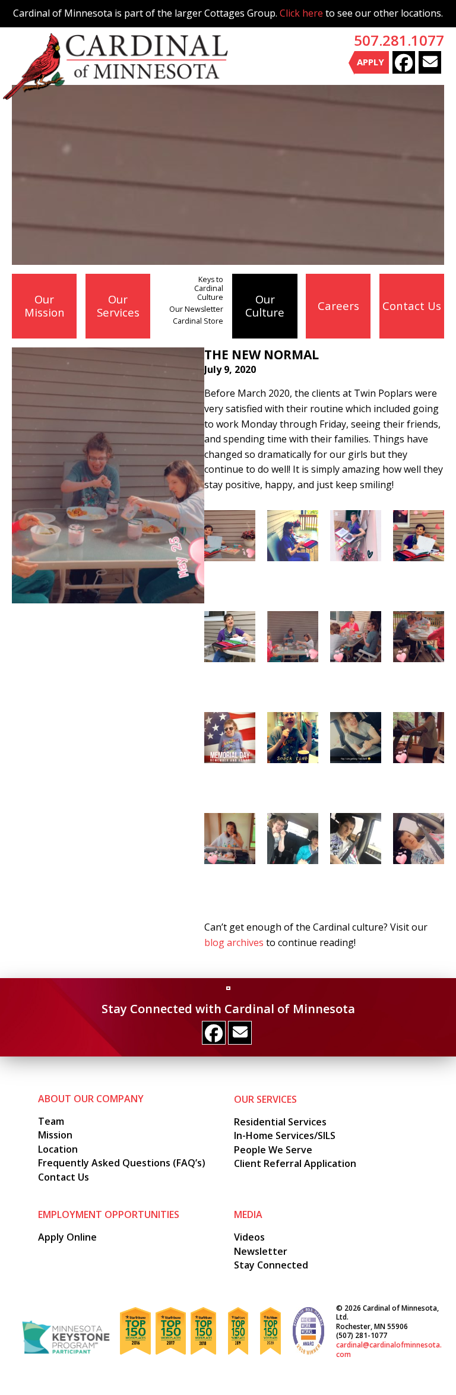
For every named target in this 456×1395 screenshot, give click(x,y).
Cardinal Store (198, 321)
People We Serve (273, 1149)
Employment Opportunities (108, 1214)
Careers (338, 305)
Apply (370, 62)
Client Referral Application (295, 1163)
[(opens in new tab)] (66, 1336)
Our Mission (44, 306)
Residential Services (280, 1121)
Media (248, 1214)
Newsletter (260, 1251)
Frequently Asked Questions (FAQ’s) (121, 1162)
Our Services (118, 306)
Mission (55, 1134)
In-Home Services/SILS (284, 1135)
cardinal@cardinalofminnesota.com (389, 1349)
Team (51, 1121)
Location (58, 1149)
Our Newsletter (196, 309)
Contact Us (411, 305)
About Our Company (91, 1098)
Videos (249, 1237)
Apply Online (67, 1237)
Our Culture (264, 306)
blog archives (234, 942)
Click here (301, 13)
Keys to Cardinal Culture (208, 288)
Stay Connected (271, 1264)
